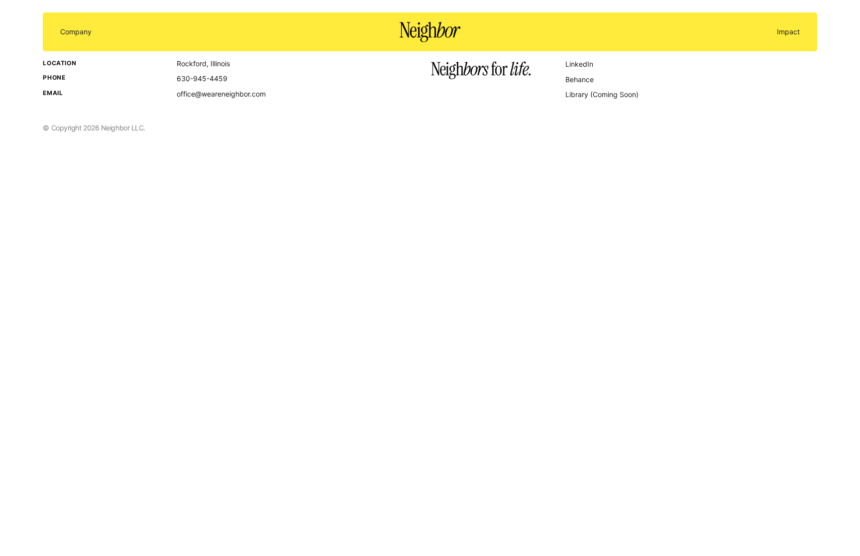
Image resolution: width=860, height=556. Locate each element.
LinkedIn (579, 64)
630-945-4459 (202, 78)
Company (76, 32)
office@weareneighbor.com (221, 94)
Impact (788, 32)
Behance (579, 79)
